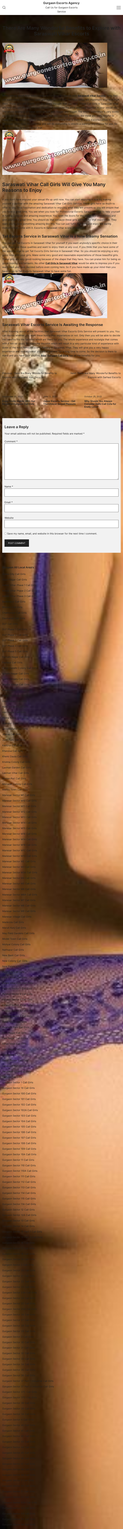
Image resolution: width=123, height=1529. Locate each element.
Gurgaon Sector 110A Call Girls (19, 1170)
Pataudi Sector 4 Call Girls (17, 1005)
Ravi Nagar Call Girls (14, 1049)
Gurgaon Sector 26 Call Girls (18, 1314)
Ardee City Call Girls (14, 574)
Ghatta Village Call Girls (15, 684)
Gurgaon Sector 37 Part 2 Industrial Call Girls (28, 1386)
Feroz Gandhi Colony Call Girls (19, 667)
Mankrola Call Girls (13, 922)
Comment (11, 441)
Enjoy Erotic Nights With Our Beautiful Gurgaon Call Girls (18, 402)
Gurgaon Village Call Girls (17, 695)
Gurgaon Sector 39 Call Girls (18, 1408)
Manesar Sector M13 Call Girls (19, 817)
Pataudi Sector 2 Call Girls (17, 993)
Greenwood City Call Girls (17, 690)
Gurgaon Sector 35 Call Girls (18, 1369)
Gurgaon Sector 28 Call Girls (18, 1325)
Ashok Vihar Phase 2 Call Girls (19, 590)
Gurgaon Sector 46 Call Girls (18, 1458)
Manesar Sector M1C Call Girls (19, 850)
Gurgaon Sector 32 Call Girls (18, 1353)
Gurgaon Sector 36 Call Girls (18, 1375)
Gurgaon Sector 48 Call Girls (18, 1469)
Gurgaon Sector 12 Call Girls (18, 1209)
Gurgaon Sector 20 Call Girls (18, 1270)
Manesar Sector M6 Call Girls (19, 889)
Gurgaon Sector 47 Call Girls (18, 1463)
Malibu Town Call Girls (15, 789)
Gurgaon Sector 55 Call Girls (18, 1519)
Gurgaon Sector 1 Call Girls (17, 1082)
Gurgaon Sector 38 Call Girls (18, 1402)
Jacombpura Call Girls (15, 728)
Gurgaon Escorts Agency (61, 3)
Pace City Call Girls (13, 971)
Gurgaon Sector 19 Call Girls (18, 1259)
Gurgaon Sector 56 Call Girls (18, 1524)
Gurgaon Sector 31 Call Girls (18, 1347)
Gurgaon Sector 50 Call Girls (18, 1485)
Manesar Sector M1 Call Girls (18, 795)
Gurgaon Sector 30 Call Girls (18, 1342)
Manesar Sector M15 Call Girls (19, 828)
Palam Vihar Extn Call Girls (17, 983)
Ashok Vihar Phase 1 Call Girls (19, 585)
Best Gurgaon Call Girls (54, 355)
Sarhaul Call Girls (12, 1076)
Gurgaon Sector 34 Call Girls (18, 1364)
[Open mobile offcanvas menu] (119, 7)
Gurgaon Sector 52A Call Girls (19, 1502)
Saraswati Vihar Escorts (92, 95)
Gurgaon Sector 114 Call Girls (19, 1192)
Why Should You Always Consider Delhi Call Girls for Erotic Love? (100, 404)
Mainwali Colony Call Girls (17, 783)
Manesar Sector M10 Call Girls (19, 800)
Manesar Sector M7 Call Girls (18, 900)
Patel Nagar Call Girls (14, 1021)
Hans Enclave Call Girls (15, 706)
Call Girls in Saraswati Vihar (61, 263)
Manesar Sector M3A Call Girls (19, 872)
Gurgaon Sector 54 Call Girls (18, 1513)
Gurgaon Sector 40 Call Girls (18, 1425)
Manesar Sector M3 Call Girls (19, 866)
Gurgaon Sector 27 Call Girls (18, 1320)
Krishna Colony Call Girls (16, 761)
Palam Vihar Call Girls (14, 977)
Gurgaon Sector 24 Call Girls (18, 1298)
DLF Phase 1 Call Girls (14, 629)
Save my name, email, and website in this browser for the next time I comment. (52, 533)
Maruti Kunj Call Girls (14, 927)
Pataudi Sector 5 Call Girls (17, 1010)
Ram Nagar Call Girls (14, 1038)
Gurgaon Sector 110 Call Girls (19, 1165)
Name (8, 486)
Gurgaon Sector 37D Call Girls (19, 1397)
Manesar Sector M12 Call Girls (19, 811)
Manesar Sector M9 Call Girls (19, 911)
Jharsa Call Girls (11, 734)
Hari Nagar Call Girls (14, 712)
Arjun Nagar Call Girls (14, 579)
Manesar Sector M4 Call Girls (19, 877)
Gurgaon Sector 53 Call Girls (18, 1508)
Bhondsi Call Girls (12, 607)
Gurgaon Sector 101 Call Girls (19, 1099)
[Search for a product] (4, 7)
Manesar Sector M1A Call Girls (19, 839)
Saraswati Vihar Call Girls (16, 1071)
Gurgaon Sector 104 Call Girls (19, 1121)
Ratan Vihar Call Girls (14, 1043)
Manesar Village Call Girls (16, 916)
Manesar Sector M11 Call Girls (19, 806)
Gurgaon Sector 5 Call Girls (18, 1480)
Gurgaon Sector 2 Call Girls (18, 1264)
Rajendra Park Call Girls (15, 1027)
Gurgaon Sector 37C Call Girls (19, 1391)
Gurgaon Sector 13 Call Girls (18, 1220)
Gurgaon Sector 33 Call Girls (18, 1358)
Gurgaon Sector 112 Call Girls (19, 1181)
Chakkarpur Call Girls (14, 612)
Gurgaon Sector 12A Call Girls (19, 1215)
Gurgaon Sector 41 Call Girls (18, 1430)
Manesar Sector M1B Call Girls (19, 844)
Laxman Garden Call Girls (16, 767)
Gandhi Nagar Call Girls (15, 673)
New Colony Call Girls (14, 960)
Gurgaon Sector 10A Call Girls (19, 1154)
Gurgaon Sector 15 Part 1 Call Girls (22, 1231)
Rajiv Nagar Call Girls (14, 1032)
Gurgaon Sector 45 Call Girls (18, 1452)
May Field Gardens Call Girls (18, 933)
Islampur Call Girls (12, 723)
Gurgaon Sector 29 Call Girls (18, 1331)
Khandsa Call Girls (12, 750)
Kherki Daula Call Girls (15, 756)
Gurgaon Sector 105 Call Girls (19, 1126)
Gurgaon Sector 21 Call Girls (18, 1275)
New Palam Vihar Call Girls (17, 966)
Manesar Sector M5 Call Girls (19, 883)
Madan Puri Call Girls (14, 778)
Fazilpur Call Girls (12, 662)
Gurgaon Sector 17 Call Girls (18, 1248)
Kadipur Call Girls (12, 745)
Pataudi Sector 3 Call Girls (17, 999)
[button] (3, 563)
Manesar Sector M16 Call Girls (19, 833)
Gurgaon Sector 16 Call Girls (18, 1242)
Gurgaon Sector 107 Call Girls (19, 1137)
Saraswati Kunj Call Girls (16, 1065)
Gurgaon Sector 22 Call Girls (18, 1281)
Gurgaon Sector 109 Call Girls (19, 1148)
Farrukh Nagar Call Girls (16, 656)
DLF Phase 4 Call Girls (15, 645)
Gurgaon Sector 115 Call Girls (19, 1198)
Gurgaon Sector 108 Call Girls (19, 1143)
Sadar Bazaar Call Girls (15, 1060)
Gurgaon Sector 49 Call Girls (18, 1474)
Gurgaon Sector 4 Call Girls (18, 1419)
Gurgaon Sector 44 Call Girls (18, 1447)
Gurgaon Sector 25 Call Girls (18, 1303)
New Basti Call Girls (13, 955)
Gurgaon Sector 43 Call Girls (18, 1441)
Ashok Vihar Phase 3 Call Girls (19, 596)
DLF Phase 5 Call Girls (15, 651)
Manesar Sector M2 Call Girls (19, 861)
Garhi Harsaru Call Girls (15, 679)
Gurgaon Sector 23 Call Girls (18, 1286)
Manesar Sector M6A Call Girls (19, 894)
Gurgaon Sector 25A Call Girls (19, 1308)
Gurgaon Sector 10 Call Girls (18, 1087)
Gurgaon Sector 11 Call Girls (18, 1159)
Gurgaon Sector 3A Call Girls (18, 1414)
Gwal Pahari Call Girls (14, 701)
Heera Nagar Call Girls (15, 717)
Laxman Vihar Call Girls (15, 772)
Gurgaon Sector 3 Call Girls (18, 1336)
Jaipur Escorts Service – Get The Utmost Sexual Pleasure (59, 402)
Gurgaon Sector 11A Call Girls (19, 1204)
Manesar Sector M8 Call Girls (19, 905)
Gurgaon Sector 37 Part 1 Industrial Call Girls (27, 1380)
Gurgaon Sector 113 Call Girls (19, 1187)
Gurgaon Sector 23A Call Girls (19, 1292)
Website (9, 517)
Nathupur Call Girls (13, 949)
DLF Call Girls (10, 623)
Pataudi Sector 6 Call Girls (17, 1016)
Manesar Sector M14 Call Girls (19, 822)
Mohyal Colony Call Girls (16, 944)
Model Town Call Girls (14, 938)
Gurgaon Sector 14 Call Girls (18, 1226)
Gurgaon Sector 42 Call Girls (18, 1436)
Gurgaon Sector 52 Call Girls (18, 1496)
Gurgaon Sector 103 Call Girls (19, 1115)
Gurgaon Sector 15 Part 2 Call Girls (22, 1237)
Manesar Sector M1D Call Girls (19, 855)
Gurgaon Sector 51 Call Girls (18, 1491)
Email (8, 502)
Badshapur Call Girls (13, 601)
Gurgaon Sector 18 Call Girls (18, 1253)
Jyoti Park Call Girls (13, 739)
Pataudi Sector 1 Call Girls (17, 988)
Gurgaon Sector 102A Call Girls (20, 1110)
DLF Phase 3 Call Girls (15, 640)
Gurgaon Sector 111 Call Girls (18, 1176)
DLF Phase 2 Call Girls (15, 634)
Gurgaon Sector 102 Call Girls (19, 1104)
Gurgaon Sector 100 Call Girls (19, 1093)
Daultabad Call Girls (13, 618)
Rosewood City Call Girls (16, 1054)
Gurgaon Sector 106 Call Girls (19, 1132)
